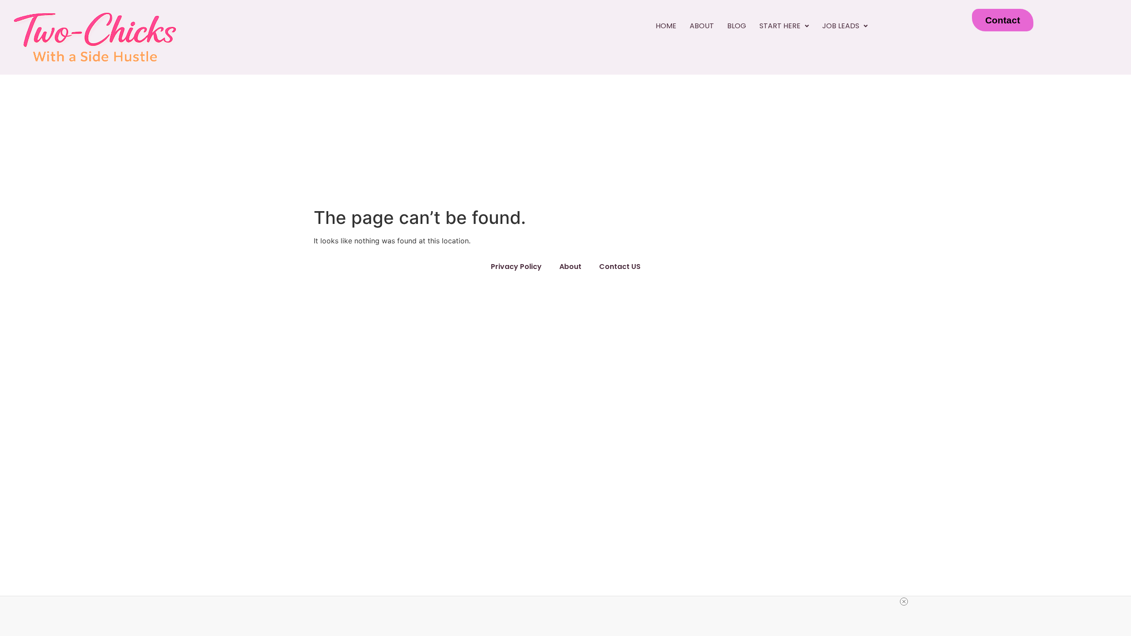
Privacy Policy (516, 266)
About (702, 26)
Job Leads (840, 26)
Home (666, 26)
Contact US (620, 266)
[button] (784, 26)
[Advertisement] (565, 141)
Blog (736, 26)
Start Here (780, 26)
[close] (904, 602)
